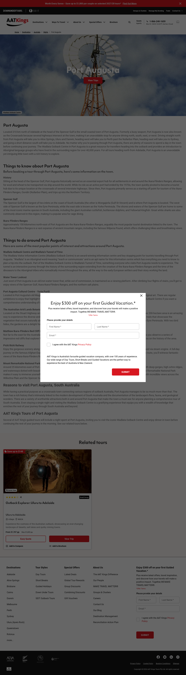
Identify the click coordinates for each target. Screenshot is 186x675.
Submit (125, 371)
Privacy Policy (84, 344)
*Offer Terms (93, 315)
